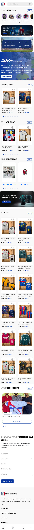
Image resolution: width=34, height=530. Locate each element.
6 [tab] (12, 116)
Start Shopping (6, 76)
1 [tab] (16, 34)
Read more (16, 422)
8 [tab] (15, 116)
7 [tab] (14, 116)
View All (30, 10)
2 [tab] (5, 116)
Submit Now (7, 481)
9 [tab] (17, 116)
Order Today (6, 201)
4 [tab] (8, 116)
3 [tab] (7, 116)
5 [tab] (10, 116)
